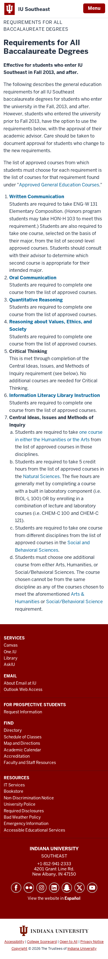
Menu (94, 8)
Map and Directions (22, 743)
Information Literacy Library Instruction (54, 395)
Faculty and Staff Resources (30, 762)
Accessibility (14, 941)
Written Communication (36, 197)
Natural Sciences (41, 476)
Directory (13, 730)
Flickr (29, 887)
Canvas (11, 645)
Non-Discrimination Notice (29, 798)
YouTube (92, 887)
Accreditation (17, 756)
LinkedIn (54, 887)
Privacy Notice (92, 941)
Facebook (16, 887)
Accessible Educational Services (34, 830)
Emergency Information (26, 823)
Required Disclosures (24, 810)
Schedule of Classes (22, 737)
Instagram (41, 887)
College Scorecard (42, 941)
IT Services (14, 785)
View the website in (54, 898)
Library (10, 658)
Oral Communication (32, 278)
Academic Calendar (22, 749)
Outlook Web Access (23, 689)
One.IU (10, 651)
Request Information (23, 712)
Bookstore (13, 791)
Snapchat (67, 887)
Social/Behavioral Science (74, 602)
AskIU (9, 664)
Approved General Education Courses (59, 185)
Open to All (68, 941)
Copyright (19, 948)
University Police (19, 804)
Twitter (79, 887)
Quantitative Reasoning (36, 300)
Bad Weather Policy (22, 817)
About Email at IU (20, 683)
